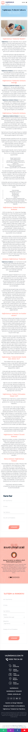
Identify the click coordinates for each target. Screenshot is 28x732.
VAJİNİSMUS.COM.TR (14, 656)
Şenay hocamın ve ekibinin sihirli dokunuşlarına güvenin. (14, 561)
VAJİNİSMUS (14, 688)
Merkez (5, 615)
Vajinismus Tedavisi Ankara (14, 13)
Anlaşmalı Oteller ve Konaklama (14, 706)
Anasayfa (9, 12)
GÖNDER (14, 527)
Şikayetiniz (6, 621)
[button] (24, 2)
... (15, 572)
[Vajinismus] (8, 698)
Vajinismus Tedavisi (16, 12)
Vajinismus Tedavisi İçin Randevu (14, 709)
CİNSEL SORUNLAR (14, 694)
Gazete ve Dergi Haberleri (14, 703)
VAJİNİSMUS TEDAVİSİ (14, 691)
